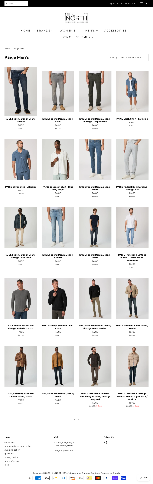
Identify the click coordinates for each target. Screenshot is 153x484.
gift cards (8, 453)
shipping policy (12, 450)
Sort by (113, 57)
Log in (111, 3)
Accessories (116, 30)
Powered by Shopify (110, 473)
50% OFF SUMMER (77, 37)
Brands (44, 30)
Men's (90, 30)
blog (6, 465)
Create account (128, 3)
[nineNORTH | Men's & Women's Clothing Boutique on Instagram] (105, 443)
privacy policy (11, 457)
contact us (9, 442)
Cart (146, 3)
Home (25, 30)
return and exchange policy (17, 446)
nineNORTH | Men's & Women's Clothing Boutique (75, 473)
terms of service (12, 461)
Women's (68, 30)
